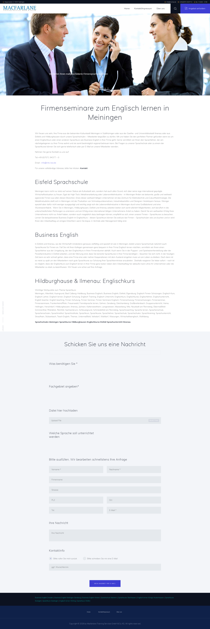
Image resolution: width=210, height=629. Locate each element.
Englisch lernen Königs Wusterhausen (150, 598)
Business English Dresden (44, 598)
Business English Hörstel (91, 598)
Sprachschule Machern (109, 598)
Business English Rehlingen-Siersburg (67, 598)
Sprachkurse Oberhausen (127, 598)
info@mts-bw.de (48, 162)
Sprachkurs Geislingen (50, 601)
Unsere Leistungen (3, 307)
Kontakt (3, 328)
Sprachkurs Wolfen (83, 601)
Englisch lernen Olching (68, 601)
